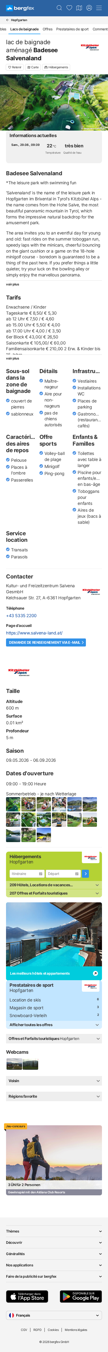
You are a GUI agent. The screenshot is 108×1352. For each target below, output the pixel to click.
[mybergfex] (89, 8)
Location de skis (25, 1000)
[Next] (99, 102)
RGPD (37, 1330)
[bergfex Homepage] (20, 8)
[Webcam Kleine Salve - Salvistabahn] (30, 1064)
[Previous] (8, 102)
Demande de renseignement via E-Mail (44, 642)
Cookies (53, 1330)
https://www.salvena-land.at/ (34, 632)
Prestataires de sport (72, 29)
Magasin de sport (26, 1007)
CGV (24, 1330)
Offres (47, 29)
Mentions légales (76, 1330)
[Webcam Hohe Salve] (14, 1064)
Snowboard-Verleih (28, 1015)
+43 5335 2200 (21, 615)
